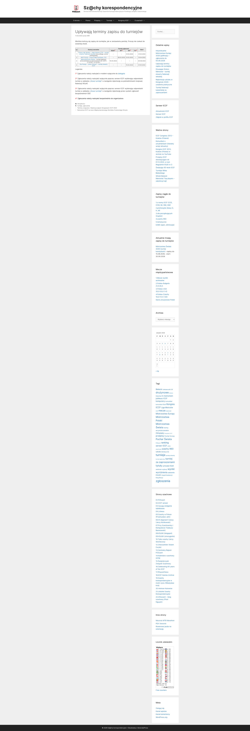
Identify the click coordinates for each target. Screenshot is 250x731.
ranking (165, 442)
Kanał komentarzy (163, 714)
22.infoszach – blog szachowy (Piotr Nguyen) (163, 599)
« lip (157, 371)
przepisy (160, 436)
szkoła (158, 452)
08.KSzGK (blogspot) (164, 533)
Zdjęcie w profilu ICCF (164, 117)
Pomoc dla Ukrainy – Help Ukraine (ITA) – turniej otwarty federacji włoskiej (94, 53)
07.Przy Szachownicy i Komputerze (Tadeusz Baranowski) (164, 527)
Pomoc (88, 20)
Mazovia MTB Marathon (165, 620)
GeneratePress (143, 728)
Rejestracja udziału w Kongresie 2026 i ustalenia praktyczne (164, 82)
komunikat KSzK (161, 404)
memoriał (168, 411)
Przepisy (97, 20)
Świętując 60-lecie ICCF (165, 168)
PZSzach (158, 443)
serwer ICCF (161, 446)
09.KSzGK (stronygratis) (165, 536)
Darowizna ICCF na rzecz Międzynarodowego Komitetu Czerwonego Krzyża (102, 110)
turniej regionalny (160, 459)
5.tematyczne (161, 222)
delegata (121, 74)
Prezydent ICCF (168, 433)
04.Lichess (160, 511)
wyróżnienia (161, 472)
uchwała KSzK (168, 466)
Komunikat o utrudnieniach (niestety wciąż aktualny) (165, 143)
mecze (161, 410)
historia (158, 396)
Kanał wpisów (161, 711)
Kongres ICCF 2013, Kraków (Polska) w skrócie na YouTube (163, 151)
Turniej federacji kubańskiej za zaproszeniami (162, 90)
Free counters (161, 690)
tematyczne (165, 452)
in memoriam (167, 396)
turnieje (79, 106)
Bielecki (159, 389)
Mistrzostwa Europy (165, 413)
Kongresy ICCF (123, 20)
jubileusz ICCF (161, 398)
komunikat (168, 401)
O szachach (139, 20)
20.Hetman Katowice (164, 588)
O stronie (76, 20)
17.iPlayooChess (162, 572)
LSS (157, 411)
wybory (164, 469)
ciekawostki (167, 389)
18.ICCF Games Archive (165, 575)
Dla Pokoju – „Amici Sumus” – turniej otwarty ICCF (94, 65)
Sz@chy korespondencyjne (113, 7)
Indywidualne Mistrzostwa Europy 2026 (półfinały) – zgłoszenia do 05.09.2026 (163, 56)
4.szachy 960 (161, 219)
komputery (160, 401)
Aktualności (81, 104)
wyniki (171, 469)
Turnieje (109, 20)
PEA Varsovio (161, 624)
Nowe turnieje (96, 81)
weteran (159, 469)
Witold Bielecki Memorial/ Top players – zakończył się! (165, 178)
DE (172, 389)
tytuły (159, 465)
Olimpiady (160, 433)
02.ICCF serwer (162, 503)
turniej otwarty (170, 455)
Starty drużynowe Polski (165, 300)
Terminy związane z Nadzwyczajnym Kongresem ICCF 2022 (97, 108)
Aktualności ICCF (162, 111)
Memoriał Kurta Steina (88, 59)
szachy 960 (168, 449)
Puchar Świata (164, 439)
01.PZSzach (160, 500)
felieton (171, 393)
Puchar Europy (170, 436)
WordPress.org (161, 717)
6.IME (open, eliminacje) (165, 225)
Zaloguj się (160, 708)
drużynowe (162, 392)
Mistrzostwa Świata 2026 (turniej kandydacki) (163, 248)
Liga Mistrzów (167, 407)
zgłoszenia (86, 106)
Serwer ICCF (161, 114)
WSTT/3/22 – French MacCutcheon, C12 (93, 57)
